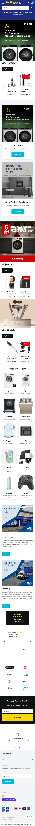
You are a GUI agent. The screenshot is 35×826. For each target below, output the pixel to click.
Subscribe (17, 717)
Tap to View (7, 69)
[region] (17, 641)
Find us (6, 554)
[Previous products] (3, 86)
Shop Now (17, 154)
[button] (4, 641)
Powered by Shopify (7, 819)
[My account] (28, 3)
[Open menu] (3, 3)
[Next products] (31, 86)
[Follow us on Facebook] (3, 796)
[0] (32, 3)
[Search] (31, 8)
